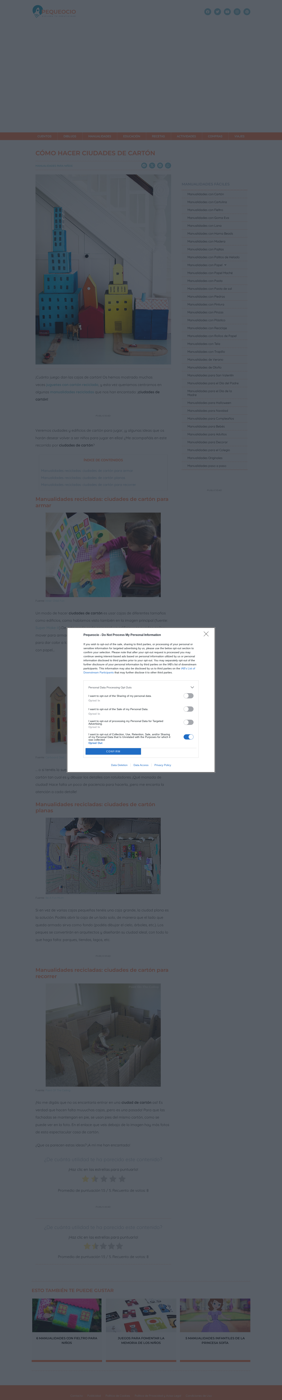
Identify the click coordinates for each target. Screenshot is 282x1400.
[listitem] (141, 687)
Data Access (141, 765)
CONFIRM (113, 751)
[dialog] (141, 700)
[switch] (189, 695)
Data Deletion (119, 765)
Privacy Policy (162, 765)
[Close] (207, 635)
